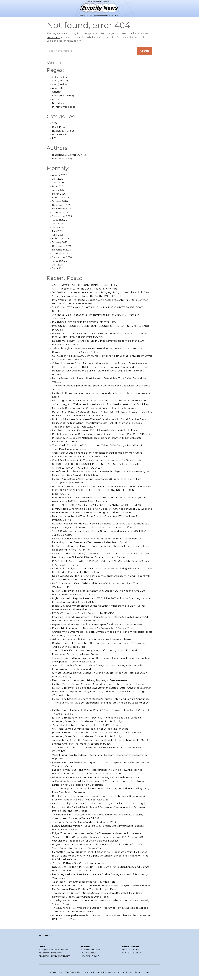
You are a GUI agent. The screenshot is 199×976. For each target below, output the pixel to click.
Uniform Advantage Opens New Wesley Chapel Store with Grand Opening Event (99, 419)
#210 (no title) (60, 80)
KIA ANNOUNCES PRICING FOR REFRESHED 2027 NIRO (84, 322)
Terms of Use (142, 972)
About (121, 972)
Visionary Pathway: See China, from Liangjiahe (78, 863)
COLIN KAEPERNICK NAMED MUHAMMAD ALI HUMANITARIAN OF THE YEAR (96, 505)
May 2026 (57, 186)
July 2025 (57, 223)
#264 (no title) (60, 77)
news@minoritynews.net (50, 953)
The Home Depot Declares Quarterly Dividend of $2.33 (84, 822)
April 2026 (58, 190)
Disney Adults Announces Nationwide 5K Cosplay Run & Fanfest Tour (92, 628)
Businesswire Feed (63, 130)
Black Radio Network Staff (67, 155)
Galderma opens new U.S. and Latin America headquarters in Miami (91, 639)
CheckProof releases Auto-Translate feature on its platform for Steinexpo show (98, 460)
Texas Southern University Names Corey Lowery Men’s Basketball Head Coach (97, 893)
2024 (55, 123)
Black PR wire (60, 127)
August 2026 (59, 175)
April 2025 (58, 234)
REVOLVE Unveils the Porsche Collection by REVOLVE (83, 613)
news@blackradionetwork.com (53, 949)
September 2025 (62, 216)
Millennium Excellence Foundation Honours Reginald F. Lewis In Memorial (96, 777)
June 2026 (58, 182)
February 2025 (60, 238)
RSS (54, 138)
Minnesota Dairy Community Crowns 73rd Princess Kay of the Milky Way (94, 408)
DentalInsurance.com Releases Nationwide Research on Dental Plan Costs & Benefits (102, 434)
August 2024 (59, 261)
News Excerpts (61, 103)
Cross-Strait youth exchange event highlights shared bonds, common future (97, 452)
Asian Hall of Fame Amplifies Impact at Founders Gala (83, 881)
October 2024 (60, 253)
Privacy (130, 972)
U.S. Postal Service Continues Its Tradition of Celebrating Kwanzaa (90, 728)
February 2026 (60, 197)
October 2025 (60, 212)
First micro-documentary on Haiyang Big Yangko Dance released (90, 680)
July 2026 (57, 178)
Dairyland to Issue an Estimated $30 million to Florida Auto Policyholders (94, 430)
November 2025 (61, 208)
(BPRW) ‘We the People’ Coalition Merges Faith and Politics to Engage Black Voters (100, 684)
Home (56, 99)
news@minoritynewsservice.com (54, 956)
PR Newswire (60, 134)
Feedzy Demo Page (63, 95)
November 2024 (61, 249)
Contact (56, 91)
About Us (57, 88)
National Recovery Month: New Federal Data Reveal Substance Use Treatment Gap (100, 523)
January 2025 (60, 242)
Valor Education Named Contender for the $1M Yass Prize (85, 725)
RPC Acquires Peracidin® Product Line (74, 594)
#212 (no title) (60, 84)
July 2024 (57, 264)
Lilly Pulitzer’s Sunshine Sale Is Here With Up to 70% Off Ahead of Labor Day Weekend (102, 508)
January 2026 (60, 201)
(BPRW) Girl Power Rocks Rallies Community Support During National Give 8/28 (98, 590)
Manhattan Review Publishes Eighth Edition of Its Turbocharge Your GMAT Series (99, 852)
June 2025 (58, 227)
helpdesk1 (58, 158)
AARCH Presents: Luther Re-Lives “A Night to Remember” (85, 288)
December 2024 (61, 246)
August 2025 (59, 219)
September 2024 (62, 257)
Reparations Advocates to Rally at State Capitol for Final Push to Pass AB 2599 (97, 624)
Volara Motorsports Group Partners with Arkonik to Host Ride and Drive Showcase (99, 363)
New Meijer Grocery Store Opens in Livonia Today (80, 896)
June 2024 (58, 268)
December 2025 (61, 205)
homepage (53, 37)
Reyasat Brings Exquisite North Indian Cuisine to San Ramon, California (93, 527)
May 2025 (57, 231)
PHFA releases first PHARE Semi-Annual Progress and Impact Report (92, 512)
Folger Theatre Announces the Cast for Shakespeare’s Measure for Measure (96, 833)
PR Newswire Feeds (63, 106)
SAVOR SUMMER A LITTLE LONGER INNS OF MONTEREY (84, 285)
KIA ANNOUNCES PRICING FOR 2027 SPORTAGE (80, 456)
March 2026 (59, 193)
